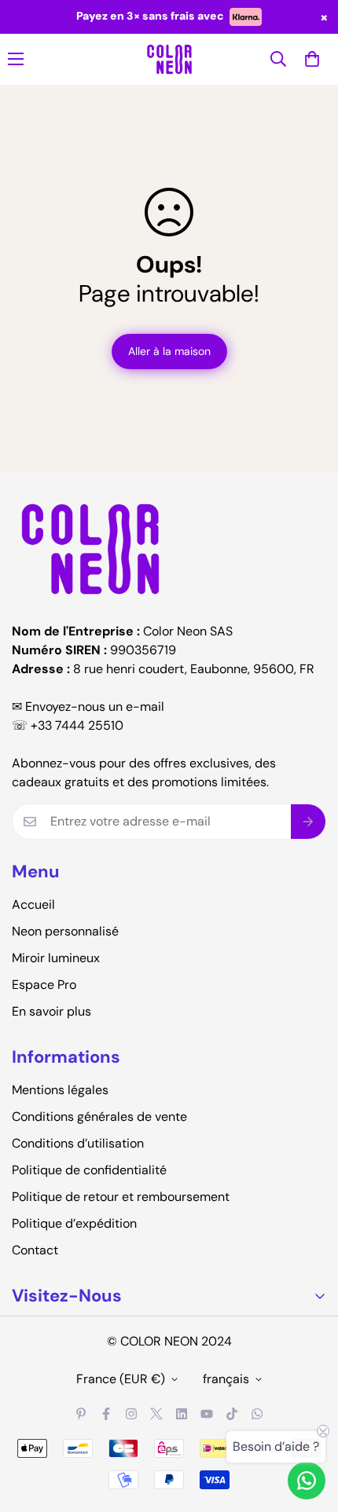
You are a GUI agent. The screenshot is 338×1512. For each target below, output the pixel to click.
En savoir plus (51, 1011)
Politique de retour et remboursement (121, 1196)
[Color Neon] (169, 59)
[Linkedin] (181, 1414)
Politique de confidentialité (89, 1170)
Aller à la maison (169, 351)
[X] (156, 1414)
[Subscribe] (308, 822)
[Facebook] (106, 1414)
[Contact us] (306, 1480)
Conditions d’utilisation (78, 1143)
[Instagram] (131, 1414)
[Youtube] (206, 1414)
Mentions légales (60, 1090)
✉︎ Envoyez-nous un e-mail (88, 706)
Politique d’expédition (74, 1223)
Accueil (33, 904)
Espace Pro (44, 984)
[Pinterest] (81, 1414)
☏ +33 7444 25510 (67, 725)
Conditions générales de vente (99, 1116)
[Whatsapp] (257, 1414)
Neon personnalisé (65, 931)
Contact (35, 1250)
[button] (312, 59)
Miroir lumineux (56, 958)
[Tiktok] (232, 1414)
